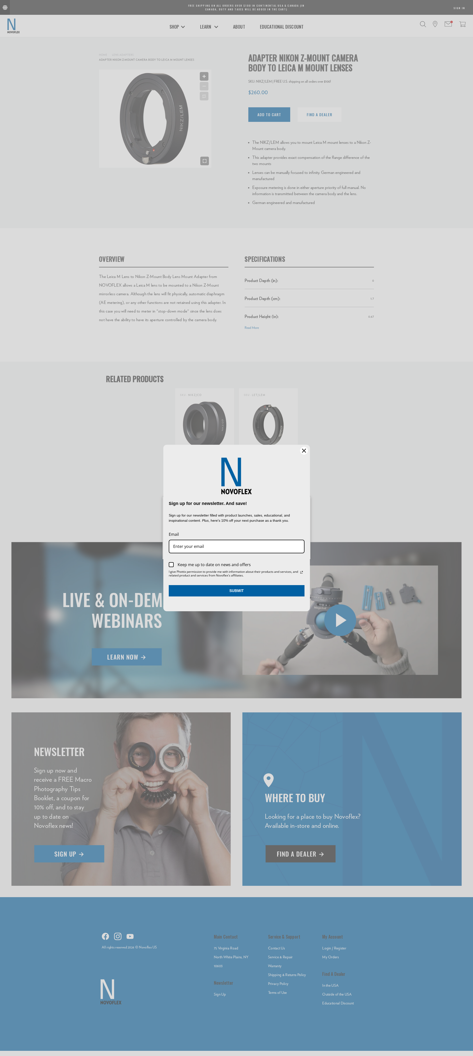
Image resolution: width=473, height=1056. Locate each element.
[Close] (304, 451)
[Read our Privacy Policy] (301, 572)
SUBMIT (236, 591)
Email (174, 534)
